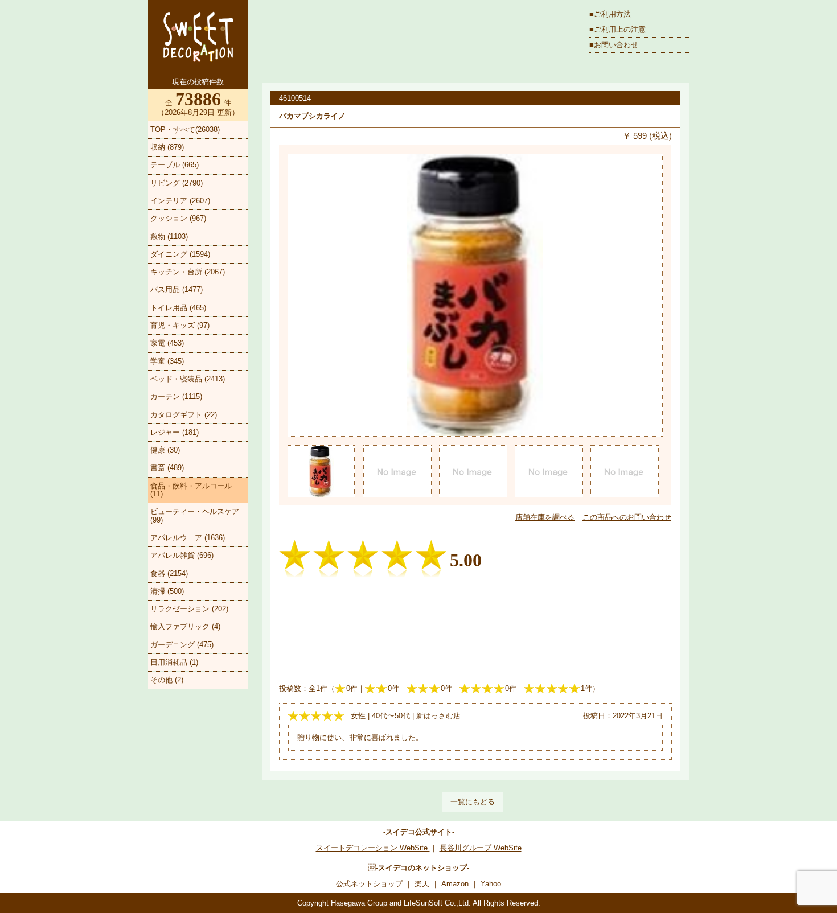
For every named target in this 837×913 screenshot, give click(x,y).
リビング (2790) (176, 183)
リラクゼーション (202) (189, 608)
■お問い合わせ (613, 44)
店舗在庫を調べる (545, 517)
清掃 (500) (167, 591)
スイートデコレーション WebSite (373, 848)
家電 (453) (167, 343)
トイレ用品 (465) (178, 307)
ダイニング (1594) (180, 254)
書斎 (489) (167, 467)
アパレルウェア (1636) (187, 537)
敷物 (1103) (169, 236)
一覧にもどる (472, 801)
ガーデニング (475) (182, 644)
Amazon (456, 883)
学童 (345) (167, 361)
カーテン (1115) (176, 396)
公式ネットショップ (370, 883)
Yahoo (491, 883)
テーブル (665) (174, 165)
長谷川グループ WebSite (481, 848)
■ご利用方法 (610, 14)
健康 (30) (165, 450)
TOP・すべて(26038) (185, 129)
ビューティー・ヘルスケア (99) (194, 515)
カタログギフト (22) (183, 414)
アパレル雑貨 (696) (182, 555)
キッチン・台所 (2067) (187, 272)
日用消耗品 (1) (174, 662)
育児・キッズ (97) (180, 325)
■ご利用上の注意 (617, 29)
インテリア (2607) (180, 200)
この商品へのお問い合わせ (626, 517)
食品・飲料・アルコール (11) (191, 490)
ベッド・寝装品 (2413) (187, 379)
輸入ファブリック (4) (185, 626)
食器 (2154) (169, 573)
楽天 (423, 883)
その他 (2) (166, 680)
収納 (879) (167, 147)
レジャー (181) (174, 432)
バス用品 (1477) (176, 289)
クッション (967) (178, 218)
